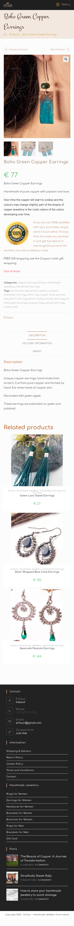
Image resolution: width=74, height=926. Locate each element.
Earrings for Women (19, 800)
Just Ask (21, 733)
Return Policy (14, 757)
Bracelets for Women (19, 813)
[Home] (5, 34)
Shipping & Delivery (18, 751)
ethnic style (35, 299)
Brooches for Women (19, 819)
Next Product (58, 49)
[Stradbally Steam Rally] (12, 878)
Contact (11, 776)
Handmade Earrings (28, 286)
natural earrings (54, 303)
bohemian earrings (15, 295)
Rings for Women (17, 794)
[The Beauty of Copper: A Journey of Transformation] (12, 860)
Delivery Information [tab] (37, 343)
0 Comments (42, 865)
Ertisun (8, 317)
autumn (53, 291)
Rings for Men (15, 826)
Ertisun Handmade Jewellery (23, 490)
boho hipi (33, 295)
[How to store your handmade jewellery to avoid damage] (12, 895)
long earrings (36, 303)
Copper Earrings (27, 283)
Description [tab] (37, 335)
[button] (66, 59)
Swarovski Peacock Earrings (37, 648)
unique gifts (11, 307)
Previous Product (18, 49)
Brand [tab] (37, 351)
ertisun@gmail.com (28, 722)
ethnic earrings (19, 299)
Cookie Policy (14, 764)
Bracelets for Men (17, 832)
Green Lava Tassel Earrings (37, 495)
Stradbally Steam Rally (36, 875)
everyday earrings (54, 299)
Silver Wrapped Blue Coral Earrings (37, 572)
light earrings (19, 303)
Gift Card (12, 838)
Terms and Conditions (20, 770)
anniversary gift (19, 291)
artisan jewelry (38, 291)
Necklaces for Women (20, 807)
